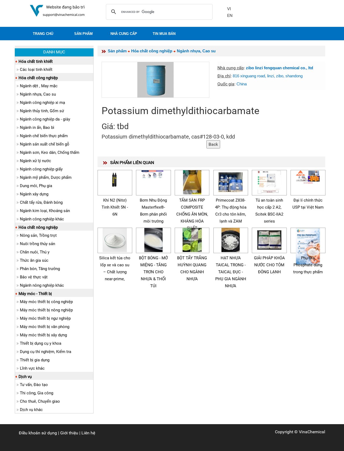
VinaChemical (312, 431)
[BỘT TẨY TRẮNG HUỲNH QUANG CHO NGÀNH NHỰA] (192, 239)
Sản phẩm (117, 51)
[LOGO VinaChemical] (57, 10)
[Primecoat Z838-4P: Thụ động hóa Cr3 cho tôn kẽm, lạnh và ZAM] (230, 181)
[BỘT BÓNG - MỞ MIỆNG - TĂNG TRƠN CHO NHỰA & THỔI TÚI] (153, 239)
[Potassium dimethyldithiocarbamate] (155, 79)
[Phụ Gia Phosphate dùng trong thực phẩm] (308, 245)
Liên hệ (88, 432)
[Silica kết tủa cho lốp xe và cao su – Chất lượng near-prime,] (115, 239)
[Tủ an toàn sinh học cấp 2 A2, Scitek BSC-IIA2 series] (269, 181)
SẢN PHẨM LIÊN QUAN (132, 162)
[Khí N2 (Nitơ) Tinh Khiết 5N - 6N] (115, 178)
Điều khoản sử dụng (38, 432)
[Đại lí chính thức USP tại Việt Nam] (308, 176)
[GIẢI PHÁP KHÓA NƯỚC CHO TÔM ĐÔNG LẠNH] (269, 239)
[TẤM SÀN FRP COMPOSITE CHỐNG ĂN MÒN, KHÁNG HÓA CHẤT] (192, 181)
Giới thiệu (69, 432)
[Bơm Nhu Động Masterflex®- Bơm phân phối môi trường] (153, 173)
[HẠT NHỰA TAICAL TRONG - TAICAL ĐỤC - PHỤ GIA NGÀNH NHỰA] (230, 239)
